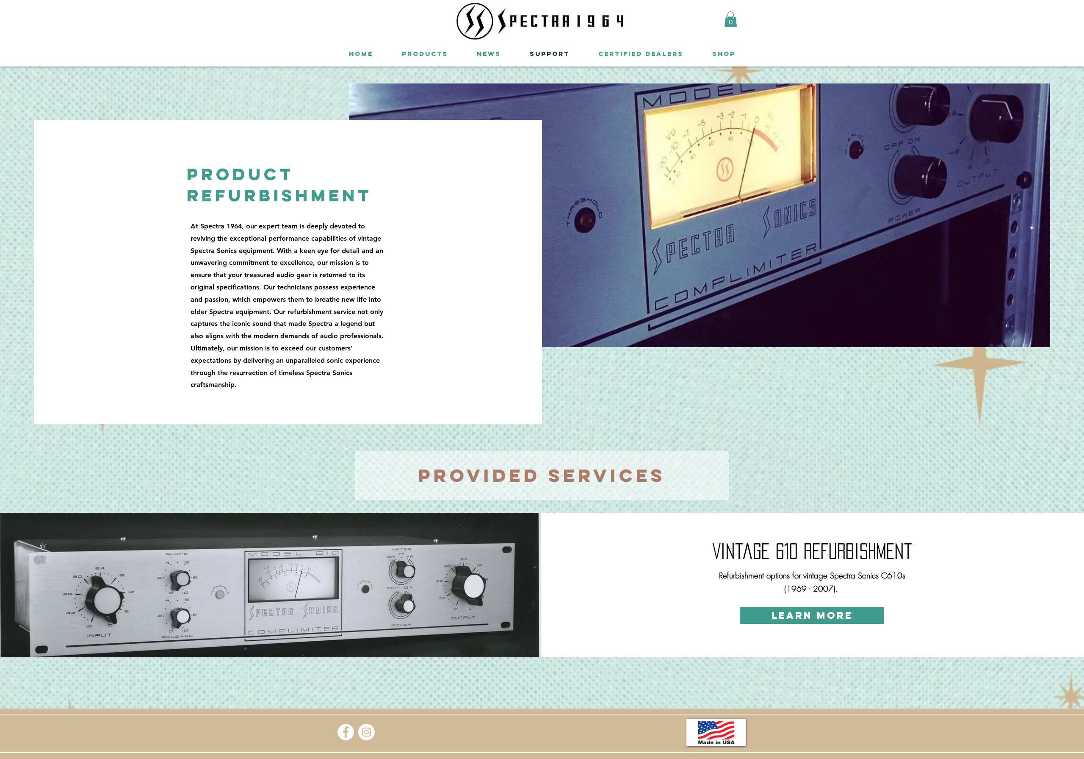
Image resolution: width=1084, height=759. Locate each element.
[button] (730, 19)
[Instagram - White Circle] (366, 732)
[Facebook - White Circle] (345, 732)
